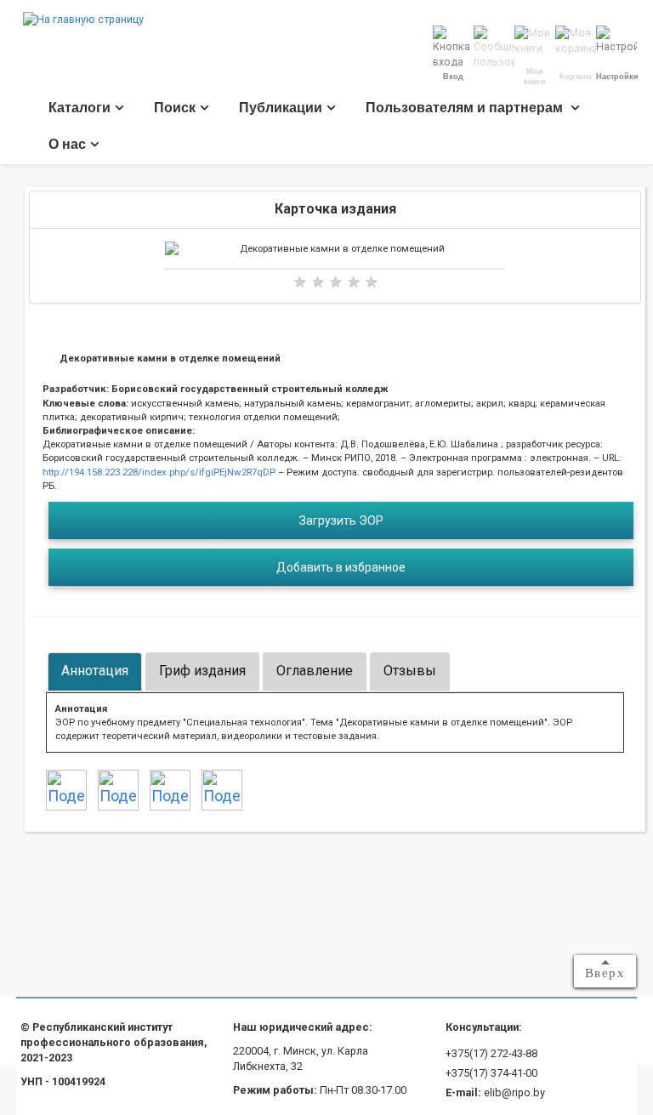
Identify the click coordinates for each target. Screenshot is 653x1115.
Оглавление (314, 671)
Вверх (605, 973)
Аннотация (94, 671)
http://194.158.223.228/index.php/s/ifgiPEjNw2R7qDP (159, 472)
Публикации (280, 107)
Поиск (175, 107)
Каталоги (79, 107)
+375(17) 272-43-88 (491, 1053)
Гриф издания (202, 671)
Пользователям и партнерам (466, 107)
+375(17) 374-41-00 (491, 1073)
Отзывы (409, 671)
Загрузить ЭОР (341, 520)
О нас (67, 144)
